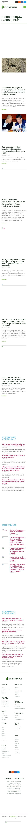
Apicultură (4, 737)
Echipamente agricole (19, 719)
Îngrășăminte (17, 706)
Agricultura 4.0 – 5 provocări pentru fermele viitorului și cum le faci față (13, 642)
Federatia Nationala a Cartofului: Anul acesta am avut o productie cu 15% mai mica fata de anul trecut (14, 380)
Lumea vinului (4, 753)
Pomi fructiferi (18, 696)
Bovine (3, 729)
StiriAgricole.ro (13, 816)
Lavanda (16, 692)
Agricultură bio (5, 717)
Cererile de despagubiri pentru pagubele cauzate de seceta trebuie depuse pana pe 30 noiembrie (14, 90)
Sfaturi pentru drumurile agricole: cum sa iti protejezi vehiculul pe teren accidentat (12, 656)
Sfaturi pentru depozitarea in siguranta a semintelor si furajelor (13, 619)
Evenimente (4, 692)
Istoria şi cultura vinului (6, 755)
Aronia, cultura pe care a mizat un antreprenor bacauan (17, 531)
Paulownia (17, 694)
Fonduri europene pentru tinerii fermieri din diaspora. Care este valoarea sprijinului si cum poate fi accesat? (17, 540)
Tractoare (17, 715)
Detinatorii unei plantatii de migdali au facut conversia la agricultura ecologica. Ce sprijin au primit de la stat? (17, 568)
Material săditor (18, 704)
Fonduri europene (5, 703)
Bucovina (17, 739)
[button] (24, 7)
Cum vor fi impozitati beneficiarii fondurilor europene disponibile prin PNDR (13, 150)
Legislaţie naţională (18, 727)
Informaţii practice (5, 757)
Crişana (16, 741)
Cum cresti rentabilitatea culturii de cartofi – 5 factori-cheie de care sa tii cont (13, 481)
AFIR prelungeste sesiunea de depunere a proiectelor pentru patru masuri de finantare (13, 262)
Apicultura (17, 687)
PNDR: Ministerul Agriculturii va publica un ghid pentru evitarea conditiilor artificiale (13, 202)
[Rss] (19, 2)
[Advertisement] (14, 40)
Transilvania (17, 752)
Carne (3, 727)
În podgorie (4, 747)
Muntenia (17, 749)
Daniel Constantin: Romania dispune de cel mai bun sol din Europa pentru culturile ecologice (14, 322)
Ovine (3, 731)
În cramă (3, 749)
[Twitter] (25, 2)
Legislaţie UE (17, 728)
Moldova (16, 747)
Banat (16, 737)
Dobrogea (17, 743)
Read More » (4, 109)
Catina (16, 689)
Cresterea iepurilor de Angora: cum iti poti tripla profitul (18, 558)
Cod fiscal (17, 730)
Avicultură (4, 739)
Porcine (3, 733)
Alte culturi (4, 719)
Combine (16, 717)
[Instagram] (16, 2)
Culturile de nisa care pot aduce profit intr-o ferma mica (12, 630)
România (3, 687)
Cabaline (3, 735)
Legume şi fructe (5, 715)
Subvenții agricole (5, 701)
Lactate (3, 725)
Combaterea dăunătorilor (20, 708)
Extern (3, 690)
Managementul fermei (6, 689)
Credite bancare (5, 704)
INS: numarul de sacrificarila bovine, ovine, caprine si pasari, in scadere (13, 445)
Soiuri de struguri (5, 751)
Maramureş (17, 745)
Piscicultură (4, 740)
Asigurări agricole (5, 706)
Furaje (3, 713)
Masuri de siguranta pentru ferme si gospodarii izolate (13, 456)
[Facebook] (22, 2)
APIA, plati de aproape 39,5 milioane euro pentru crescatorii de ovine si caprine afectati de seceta (13, 468)
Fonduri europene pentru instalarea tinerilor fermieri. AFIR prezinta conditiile (17, 550)
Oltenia (16, 751)
